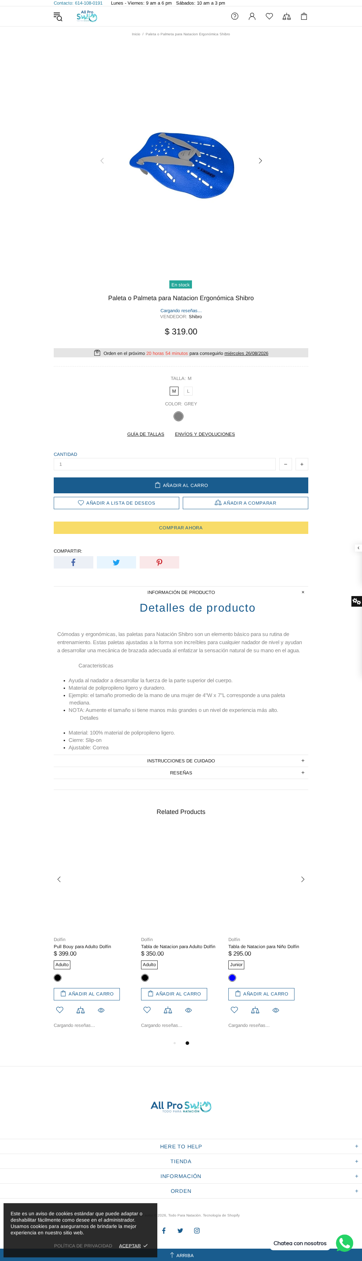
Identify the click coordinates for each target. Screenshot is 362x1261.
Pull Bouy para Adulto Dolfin (82, 946)
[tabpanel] (94, 933)
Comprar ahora (181, 527)
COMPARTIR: (68, 551)
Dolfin (59, 939)
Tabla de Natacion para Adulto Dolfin (178, 946)
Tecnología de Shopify (221, 1215)
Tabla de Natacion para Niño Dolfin (263, 946)
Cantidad (65, 454)
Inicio (136, 34)
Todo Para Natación (87, 16)
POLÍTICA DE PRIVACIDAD (83, 1245)
